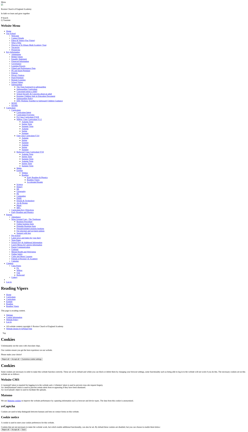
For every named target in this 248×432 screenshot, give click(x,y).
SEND (14, 103)
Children (9, 263)
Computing (21, 196)
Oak (18, 273)
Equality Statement (19, 59)
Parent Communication (20, 247)
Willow (19, 270)
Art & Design (22, 203)
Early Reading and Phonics (22, 212)
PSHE (19, 198)
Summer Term (27, 126)
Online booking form (25, 224)
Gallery (14, 277)
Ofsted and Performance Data (23, 68)
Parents (9, 215)
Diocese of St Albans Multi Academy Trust (28, 45)
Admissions (16, 54)
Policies (14, 73)
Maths (19, 168)
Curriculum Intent (24, 112)
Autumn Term (27, 122)
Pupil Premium (17, 78)
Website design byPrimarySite (19, 329)
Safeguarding (16, 84)
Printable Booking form (26, 226)
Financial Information (20, 61)
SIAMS (14, 105)
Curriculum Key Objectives (22, 210)
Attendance (16, 217)
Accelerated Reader (35, 182)
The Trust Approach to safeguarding (31, 87)
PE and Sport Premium (20, 71)
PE (18, 194)
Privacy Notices (17, 75)
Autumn (25, 129)
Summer (25, 133)
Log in (9, 282)
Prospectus (15, 50)
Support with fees (24, 233)
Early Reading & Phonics (37, 177)
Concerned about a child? (27, 91)
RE (18, 189)
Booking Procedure (24, 222)
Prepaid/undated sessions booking (30, 228)
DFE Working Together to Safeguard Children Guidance (40, 101)
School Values (17, 82)
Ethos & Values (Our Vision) (23, 40)
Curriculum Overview (25, 115)
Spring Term (27, 124)
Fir (18, 268)
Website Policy (12, 320)
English (20, 170)
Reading (25, 175)
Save (24, 430)
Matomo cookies (14, 401)
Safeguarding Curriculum (27, 89)
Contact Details (17, 38)
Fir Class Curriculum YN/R (28, 117)
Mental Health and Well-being (23, 252)
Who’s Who (16, 43)
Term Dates (16, 240)
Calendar (15, 261)
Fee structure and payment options (30, 231)
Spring (24, 131)
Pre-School (15, 235)
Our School (11, 33)
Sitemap (9, 315)
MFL (19, 208)
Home (8, 31)
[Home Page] (2, 5)
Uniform (14, 249)
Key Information (13, 52)
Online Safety (17, 254)
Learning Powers (18, 66)
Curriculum (11, 108)
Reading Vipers (33, 180)
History (20, 187)
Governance (16, 64)
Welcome (15, 36)
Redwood (21, 275)
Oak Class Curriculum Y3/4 (28, 136)
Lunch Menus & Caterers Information (26, 245)
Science (20, 184)
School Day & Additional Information (26, 242)
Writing (25, 173)
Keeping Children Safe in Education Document (36, 96)
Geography (21, 191)
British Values (17, 57)
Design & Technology (26, 201)
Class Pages (16, 266)
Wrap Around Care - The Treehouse (26, 219)
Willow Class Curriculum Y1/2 (29, 119)
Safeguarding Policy (25, 98)
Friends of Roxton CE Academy (24, 259)
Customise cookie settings (32, 359)
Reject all (5, 359)
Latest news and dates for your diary (26, 238)
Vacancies (15, 47)
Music (19, 205)
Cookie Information (14, 317)
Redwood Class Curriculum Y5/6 (30, 152)
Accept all (15, 359)
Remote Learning (18, 80)
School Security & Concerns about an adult (34, 94)
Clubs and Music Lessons (21, 256)
